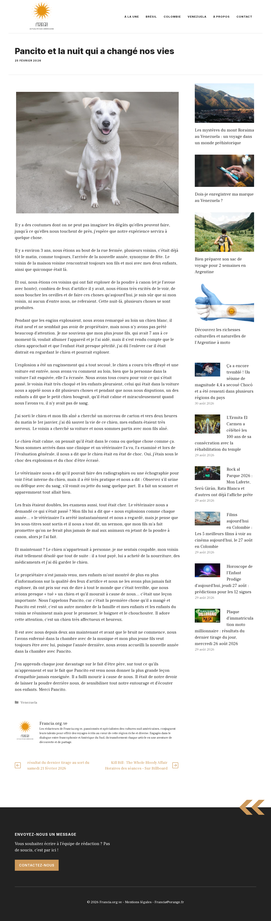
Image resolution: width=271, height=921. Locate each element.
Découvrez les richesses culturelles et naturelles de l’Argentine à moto (220, 336)
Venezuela (197, 16)
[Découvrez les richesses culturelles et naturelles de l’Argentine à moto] (224, 319)
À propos (221, 16)
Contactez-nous (36, 865)
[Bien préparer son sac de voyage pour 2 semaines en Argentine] (224, 248)
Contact (244, 16)
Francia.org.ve (111, 902)
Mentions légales (138, 902)
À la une (131, 16)
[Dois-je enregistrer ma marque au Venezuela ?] (224, 183)
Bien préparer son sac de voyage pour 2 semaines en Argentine (220, 265)
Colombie (172, 16)
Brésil (151, 16)
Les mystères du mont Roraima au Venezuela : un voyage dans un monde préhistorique (224, 136)
